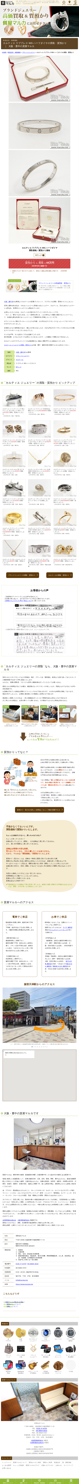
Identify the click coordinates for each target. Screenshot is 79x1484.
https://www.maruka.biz (24, 1284)
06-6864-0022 (32, 1264)
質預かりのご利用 (35, 1462)
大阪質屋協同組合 (24, 1220)
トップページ (6, 1462)
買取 (23, 1483)
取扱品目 (39, 1483)
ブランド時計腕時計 (69, 1340)
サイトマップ (6, 1458)
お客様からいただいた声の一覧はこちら (18, 600)
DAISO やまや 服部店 (60, 966)
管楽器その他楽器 (44, 1372)
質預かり (8, 1483)
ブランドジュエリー (22, 356)
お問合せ (75, 4)
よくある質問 (6, 1465)
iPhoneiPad (6, 1372)
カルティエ (19, 359)
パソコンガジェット (57, 1356)
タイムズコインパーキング (58, 930)
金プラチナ (6, 1340)
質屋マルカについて (9, 1380)
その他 (71, 1371)
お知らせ (59, 1465)
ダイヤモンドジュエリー (32, 1340)
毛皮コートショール (57, 1372)
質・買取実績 (66, 1462)
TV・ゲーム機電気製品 (45, 1356)
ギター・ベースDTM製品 (32, 1372)
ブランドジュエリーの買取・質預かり (21, 575)
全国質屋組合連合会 (9, 1220)
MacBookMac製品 (19, 1372)
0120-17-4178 (21, 1264)
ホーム (63, 4)
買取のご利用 (47, 1462)
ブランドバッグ (6, 1356)
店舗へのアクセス (47, 1465)
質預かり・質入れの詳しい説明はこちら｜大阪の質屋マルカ (38, 810)
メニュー (71, 1483)
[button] (9, 1018)
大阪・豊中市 (8, 301)
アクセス (69, 4)
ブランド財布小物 (20, 1356)
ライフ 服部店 (67, 927)
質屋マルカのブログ (32, 1465)
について (13, 1304)
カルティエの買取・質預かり (58, 575)
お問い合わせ (6, 1468)
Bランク (38, 255)
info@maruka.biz (22, 1280)
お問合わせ (55, 1483)
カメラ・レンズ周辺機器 (70, 1356)
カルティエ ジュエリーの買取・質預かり (18, 345)
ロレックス (58, 1339)
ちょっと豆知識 (18, 1465)
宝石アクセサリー (45, 1340)
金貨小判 (18, 1340)
